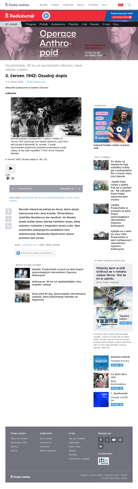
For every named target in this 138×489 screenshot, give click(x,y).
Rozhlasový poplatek (79, 459)
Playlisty (74, 24)
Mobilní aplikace (48, 450)
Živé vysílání (101, 133)
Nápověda (74, 442)
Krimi (99, 118)
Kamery (94, 24)
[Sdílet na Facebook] (8, 211)
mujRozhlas (68, 5)
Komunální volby (19, 442)
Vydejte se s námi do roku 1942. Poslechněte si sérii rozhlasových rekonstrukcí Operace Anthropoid (121, 240)
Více (117, 24)
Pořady (44, 24)
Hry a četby (101, 113)
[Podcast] (7, 178)
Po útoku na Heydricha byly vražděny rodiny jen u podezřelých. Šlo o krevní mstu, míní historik (121, 169)
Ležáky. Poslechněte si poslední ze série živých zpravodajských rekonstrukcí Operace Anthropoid (120, 215)
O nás (106, 24)
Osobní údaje (96, 475)
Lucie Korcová (29, 245)
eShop (14, 450)
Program (55, 5)
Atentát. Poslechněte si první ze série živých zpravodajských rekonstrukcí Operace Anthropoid (57, 272)
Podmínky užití (111, 475)
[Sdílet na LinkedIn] (8, 226)
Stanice (80, 5)
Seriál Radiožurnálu (36, 82)
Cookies (84, 475)
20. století (11, 24)
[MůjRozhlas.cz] (10, 93)
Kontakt (73, 454)
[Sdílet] (12, 178)
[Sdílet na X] (8, 219)
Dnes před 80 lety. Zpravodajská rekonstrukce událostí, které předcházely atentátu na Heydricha (59, 296)
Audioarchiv (58, 24)
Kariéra (72, 450)
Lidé (84, 24)
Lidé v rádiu (75, 446)
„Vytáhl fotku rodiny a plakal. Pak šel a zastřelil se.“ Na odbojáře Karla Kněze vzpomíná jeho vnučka (121, 190)
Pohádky (100, 123)
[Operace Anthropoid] (69, 43)
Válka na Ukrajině (19, 438)
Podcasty (44, 446)
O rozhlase (93, 5)
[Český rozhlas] (17, 5)
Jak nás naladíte (77, 438)
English (124, 475)
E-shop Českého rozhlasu (110, 261)
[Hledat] (129, 5)
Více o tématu (103, 157)
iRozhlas (43, 5)
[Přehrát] (10, 168)
